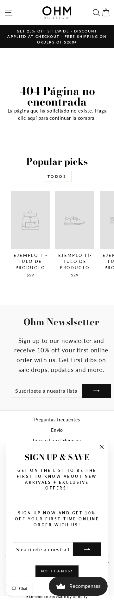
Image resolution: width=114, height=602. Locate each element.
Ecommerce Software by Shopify (56, 596)
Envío (57, 430)
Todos (57, 176)
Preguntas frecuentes (57, 419)
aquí (32, 118)
